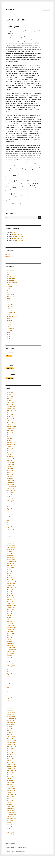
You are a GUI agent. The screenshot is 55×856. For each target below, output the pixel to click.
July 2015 (9, 611)
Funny (9, 284)
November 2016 (11, 583)
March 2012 (10, 686)
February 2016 (11, 599)
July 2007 (9, 798)
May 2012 (9, 682)
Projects (9, 310)
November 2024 (11, 426)
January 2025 (10, 422)
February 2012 (11, 688)
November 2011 (11, 694)
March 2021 (10, 499)
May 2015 (9, 615)
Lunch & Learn (11, 294)
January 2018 (10, 557)
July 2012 (9, 678)
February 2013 (11, 666)
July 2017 (9, 569)
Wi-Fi (8, 336)
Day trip (9, 276)
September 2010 (11, 722)
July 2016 (9, 591)
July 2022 (9, 472)
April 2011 (9, 708)
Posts (8, 254)
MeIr (8, 234)
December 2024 (11, 424)
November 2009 (11, 742)
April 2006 (10, 828)
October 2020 (11, 507)
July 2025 (9, 412)
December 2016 (11, 581)
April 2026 (10, 400)
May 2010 (9, 730)
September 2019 (11, 527)
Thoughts (10, 324)
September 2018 (11, 547)
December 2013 (11, 647)
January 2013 (10, 668)
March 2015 (10, 619)
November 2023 (11, 444)
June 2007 (10, 800)
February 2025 (11, 420)
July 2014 (9, 635)
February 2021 (11, 501)
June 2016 (10, 593)
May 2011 (9, 706)
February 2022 (11, 482)
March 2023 (10, 458)
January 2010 (10, 738)
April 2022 (10, 478)
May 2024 (10, 438)
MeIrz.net (10, 9)
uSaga (8, 332)
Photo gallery (11, 304)
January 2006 (11, 835)
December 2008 (11, 764)
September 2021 (11, 490)
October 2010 (10, 720)
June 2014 (9, 637)
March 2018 (10, 555)
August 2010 (10, 724)
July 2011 (9, 702)
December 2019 (11, 523)
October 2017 (10, 563)
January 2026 (11, 404)
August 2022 (10, 470)
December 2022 (11, 464)
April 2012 (10, 684)
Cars (8, 274)
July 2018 (9, 551)
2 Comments (33, 203)
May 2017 (9, 573)
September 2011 (11, 698)
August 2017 (10, 567)
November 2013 (11, 649)
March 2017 (10, 577)
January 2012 (10, 690)
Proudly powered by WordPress (18, 851)
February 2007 (11, 808)
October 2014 (10, 629)
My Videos (10, 298)
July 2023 (9, 450)
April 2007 (10, 804)
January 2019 (10, 543)
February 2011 (11, 712)
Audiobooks (10, 270)
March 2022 (10, 480)
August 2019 (10, 529)
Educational (10, 280)
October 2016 (10, 585)
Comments (10, 256)
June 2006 (10, 824)
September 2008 (11, 770)
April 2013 (10, 661)
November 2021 (11, 486)
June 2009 (10, 752)
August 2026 (10, 392)
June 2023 (10, 452)
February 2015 (11, 621)
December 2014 (11, 625)
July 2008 (9, 774)
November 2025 (11, 406)
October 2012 (10, 672)
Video (8, 334)
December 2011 (11, 692)
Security (9, 318)
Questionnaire (11, 312)
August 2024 (10, 432)
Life (8, 292)
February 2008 (11, 784)
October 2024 (11, 428)
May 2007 (9, 802)
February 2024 (11, 442)
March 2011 (10, 710)
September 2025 (11, 410)
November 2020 (11, 505)
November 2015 (11, 605)
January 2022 (10, 484)
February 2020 (11, 521)
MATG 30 (13, 232)
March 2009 (10, 758)
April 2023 (10, 456)
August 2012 (10, 676)
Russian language (24, 203)
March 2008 (10, 782)
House (9, 288)
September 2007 (11, 794)
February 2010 (11, 736)
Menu (46, 9)
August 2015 (10, 609)
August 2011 (10, 700)
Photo (8, 302)
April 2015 (10, 617)
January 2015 (10, 623)
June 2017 (9, 571)
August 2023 (10, 448)
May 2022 (10, 476)
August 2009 (10, 748)
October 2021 (10, 488)
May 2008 (10, 778)
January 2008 (10, 786)
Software (9, 320)
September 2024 (11, 430)
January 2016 (10, 601)
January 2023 (10, 462)
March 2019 (10, 539)
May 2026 (10, 398)
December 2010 (11, 716)
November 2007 (11, 790)
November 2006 (11, 814)
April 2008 (10, 780)
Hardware (17, 203)
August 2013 (10, 653)
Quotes (9, 314)
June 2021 (9, 494)
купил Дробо (22, 31)
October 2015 (10, 607)
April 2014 (10, 641)
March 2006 (10, 830)
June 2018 (9, 553)
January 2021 (10, 503)
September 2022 (11, 468)
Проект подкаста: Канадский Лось (16, 847)
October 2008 (11, 768)
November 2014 (11, 627)
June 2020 (10, 513)
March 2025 (10, 418)
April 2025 (10, 416)
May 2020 (10, 515)
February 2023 (11, 460)
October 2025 (11, 408)
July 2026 (9, 394)
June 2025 (10, 414)
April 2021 (10, 496)
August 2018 (10, 549)
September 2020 (11, 509)
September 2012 (11, 674)
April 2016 (10, 595)
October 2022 (11, 466)
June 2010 (9, 728)
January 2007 (10, 810)
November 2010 (11, 718)
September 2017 (11, 565)
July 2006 (9, 822)
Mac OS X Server (11, 296)
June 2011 (9, 704)
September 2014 (11, 631)
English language (12, 282)
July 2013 (9, 655)
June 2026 (10, 396)
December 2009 (11, 740)
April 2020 (10, 517)
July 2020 (9, 511)
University (10, 330)
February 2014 (11, 643)
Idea (8, 290)
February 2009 (11, 760)
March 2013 (10, 663)
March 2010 (10, 734)
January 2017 (10, 579)
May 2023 (9, 454)
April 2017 (10, 575)
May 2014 (9, 639)
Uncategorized (11, 328)
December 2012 (11, 670)
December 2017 (11, 559)
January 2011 (10, 714)
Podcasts (9, 306)
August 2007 (10, 796)
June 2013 (9, 657)
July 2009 (9, 750)
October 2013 (10, 651)
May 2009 (10, 754)
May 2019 (9, 535)
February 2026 (11, 402)
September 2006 (11, 818)
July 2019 (9, 531)
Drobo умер (13, 26)
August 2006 (10, 820)
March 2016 (10, 597)
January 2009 (11, 762)
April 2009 (10, 756)
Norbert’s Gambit (17, 234)
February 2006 (11, 833)
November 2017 (11, 561)
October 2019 (10, 525)
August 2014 (10, 633)
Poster (9, 308)
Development (11, 278)
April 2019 (10, 537)
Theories (9, 322)
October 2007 (11, 792)
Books (8, 272)
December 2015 (11, 603)
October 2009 (11, 744)
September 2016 (11, 587)
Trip (8, 326)
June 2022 (10, 474)
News (8, 300)
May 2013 (9, 659)
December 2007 (11, 788)
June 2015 (9, 613)
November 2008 (11, 766)
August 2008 (10, 772)
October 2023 (11, 446)
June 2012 (9, 680)
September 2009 (11, 746)
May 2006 (10, 826)
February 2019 (11, 541)
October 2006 (11, 816)
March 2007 (10, 806)
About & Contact (10, 843)
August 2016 (10, 589)
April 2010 (10, 732)
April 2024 (10, 440)
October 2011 (10, 696)
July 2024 (9, 434)
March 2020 (10, 519)
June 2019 (10, 533)
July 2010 (9, 726)
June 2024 (10, 436)
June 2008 (10, 776)
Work (8, 338)
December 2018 (11, 545)
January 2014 (10, 645)
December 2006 (11, 812)
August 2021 (10, 492)
